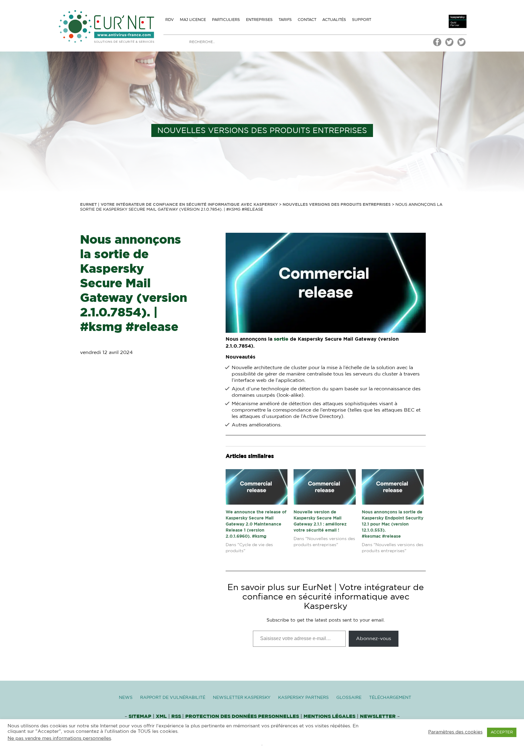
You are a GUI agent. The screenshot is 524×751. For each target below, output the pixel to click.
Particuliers (226, 19)
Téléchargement (390, 698)
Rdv (169, 19)
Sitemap (140, 716)
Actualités (334, 19)
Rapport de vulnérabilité (172, 698)
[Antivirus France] (461, 45)
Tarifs (285, 19)
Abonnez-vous (373, 638)
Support (361, 19)
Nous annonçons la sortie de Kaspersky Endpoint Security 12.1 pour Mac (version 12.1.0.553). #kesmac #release (392, 524)
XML (161, 716)
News (126, 698)
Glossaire (348, 698)
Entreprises (259, 19)
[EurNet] (437, 45)
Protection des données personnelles (242, 716)
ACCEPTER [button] (502, 732)
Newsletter (378, 716)
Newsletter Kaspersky (241, 698)
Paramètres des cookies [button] (455, 732)
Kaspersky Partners (303, 698)
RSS (176, 716)
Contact (307, 19)
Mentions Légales (329, 716)
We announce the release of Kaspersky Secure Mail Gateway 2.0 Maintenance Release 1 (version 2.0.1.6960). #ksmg (256, 524)
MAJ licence (193, 19)
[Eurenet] (449, 45)
